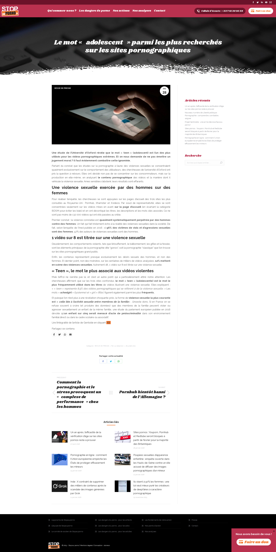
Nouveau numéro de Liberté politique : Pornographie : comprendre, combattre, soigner (202, 115)
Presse (194, 520)
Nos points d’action (153, 526)
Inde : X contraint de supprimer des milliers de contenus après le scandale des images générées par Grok (88, 487)
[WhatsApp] (65, 334)
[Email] (70, 334)
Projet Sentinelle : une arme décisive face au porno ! (203, 123)
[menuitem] (62, 10)
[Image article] (60, 437)
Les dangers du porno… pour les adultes (115, 531)
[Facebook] (54, 334)
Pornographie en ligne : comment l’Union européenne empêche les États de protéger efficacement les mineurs (88, 461)
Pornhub (89, 203)
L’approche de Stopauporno (63, 520)
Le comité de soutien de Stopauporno (67, 531)
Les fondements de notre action (158, 520)
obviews (107, 545)
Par (117, 346)
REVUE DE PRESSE (62, 88)
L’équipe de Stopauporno (61, 526)
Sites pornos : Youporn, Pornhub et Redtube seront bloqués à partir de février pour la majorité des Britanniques (150, 438)
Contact (195, 526)
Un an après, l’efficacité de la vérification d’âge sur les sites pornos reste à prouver (86, 436)
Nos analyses (150, 531)
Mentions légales (86, 545)
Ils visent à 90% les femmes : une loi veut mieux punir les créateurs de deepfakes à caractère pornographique (151, 487)
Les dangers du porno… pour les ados (114, 526)
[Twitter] (59, 334)
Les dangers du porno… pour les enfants (115, 520)
